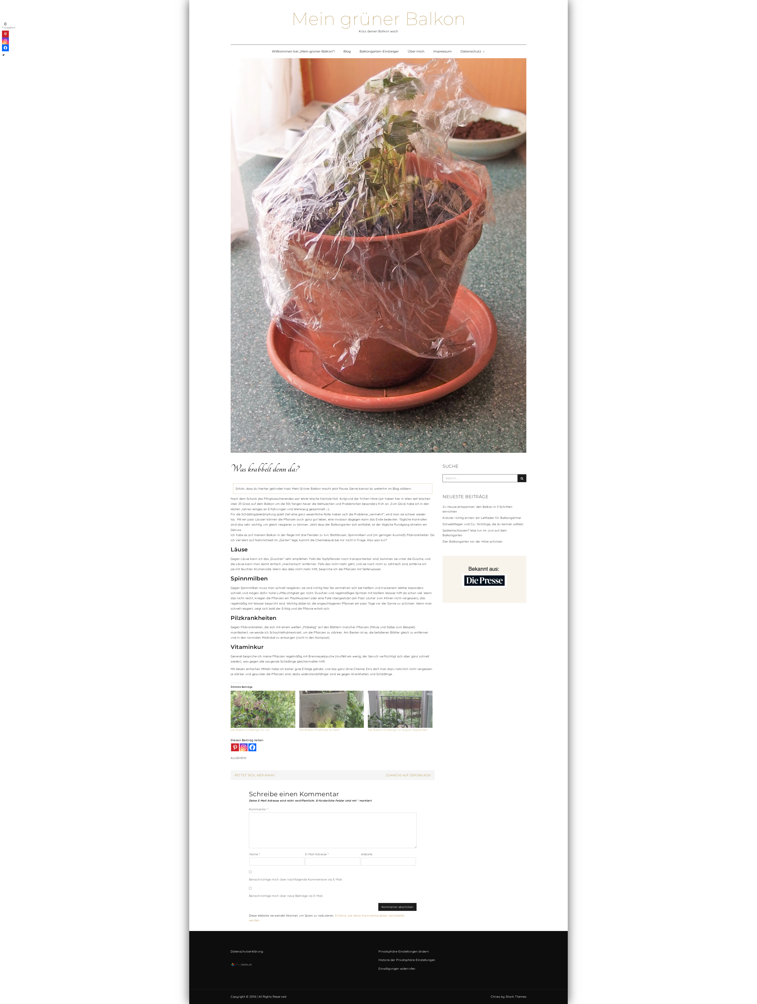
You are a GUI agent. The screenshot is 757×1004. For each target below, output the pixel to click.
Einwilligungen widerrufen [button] (396, 968)
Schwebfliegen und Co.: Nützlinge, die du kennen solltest (483, 524)
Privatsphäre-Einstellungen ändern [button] (403, 951)
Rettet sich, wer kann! (255, 775)
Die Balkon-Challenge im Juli (250, 730)
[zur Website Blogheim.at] (302, 965)
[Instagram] (244, 747)
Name (254, 854)
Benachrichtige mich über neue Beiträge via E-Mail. (286, 896)
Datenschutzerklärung (247, 951)
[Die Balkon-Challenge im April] (331, 709)
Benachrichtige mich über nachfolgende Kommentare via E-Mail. (296, 879)
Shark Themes (516, 996)
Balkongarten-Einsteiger (379, 51)
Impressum (442, 51)
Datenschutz (471, 51)
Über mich (416, 51)
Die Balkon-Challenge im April (319, 730)
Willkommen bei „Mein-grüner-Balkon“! (303, 51)
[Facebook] (252, 747)
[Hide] (3, 55)
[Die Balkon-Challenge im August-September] (400, 709)
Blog (347, 51)
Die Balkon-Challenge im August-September (398, 730)
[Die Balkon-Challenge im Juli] (263, 709)
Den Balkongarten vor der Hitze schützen (472, 541)
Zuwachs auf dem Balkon (408, 775)
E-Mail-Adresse (317, 854)
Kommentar (258, 809)
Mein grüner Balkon (378, 19)
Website (366, 854)
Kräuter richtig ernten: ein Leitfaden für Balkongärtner (482, 518)
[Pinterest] (235, 747)
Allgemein (238, 758)
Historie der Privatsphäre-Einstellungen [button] (406, 960)
